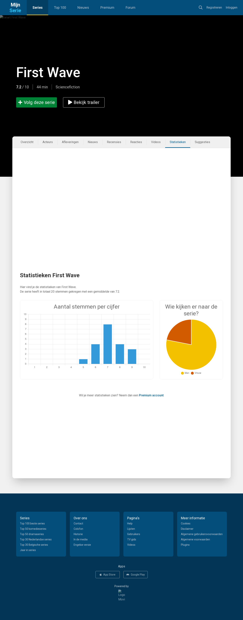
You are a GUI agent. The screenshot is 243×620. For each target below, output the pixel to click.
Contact (78, 523)
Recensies (114, 142)
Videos (156, 142)
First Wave (48, 72)
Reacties (136, 142)
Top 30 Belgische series (34, 544)
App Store (109, 574)
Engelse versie (82, 544)
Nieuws (83, 8)
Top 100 (60, 8)
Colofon (78, 528)
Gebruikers (133, 534)
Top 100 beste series (32, 523)
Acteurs (48, 142)
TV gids (131, 539)
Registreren (214, 7)
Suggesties (202, 142)
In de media (81, 539)
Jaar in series (28, 550)
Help (130, 523)
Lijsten (131, 528)
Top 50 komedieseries (33, 528)
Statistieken (178, 142)
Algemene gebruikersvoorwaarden (202, 534)
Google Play (138, 574)
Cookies (185, 523)
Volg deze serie (39, 102)
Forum (130, 8)
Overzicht (27, 142)
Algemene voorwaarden (195, 539)
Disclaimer (187, 528)
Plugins (185, 544)
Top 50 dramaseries (32, 534)
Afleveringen (70, 142)
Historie (78, 534)
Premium (107, 8)
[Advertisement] (121, 176)
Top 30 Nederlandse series (36, 539)
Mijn (15, 7)
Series (37, 8)
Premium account (151, 395)
